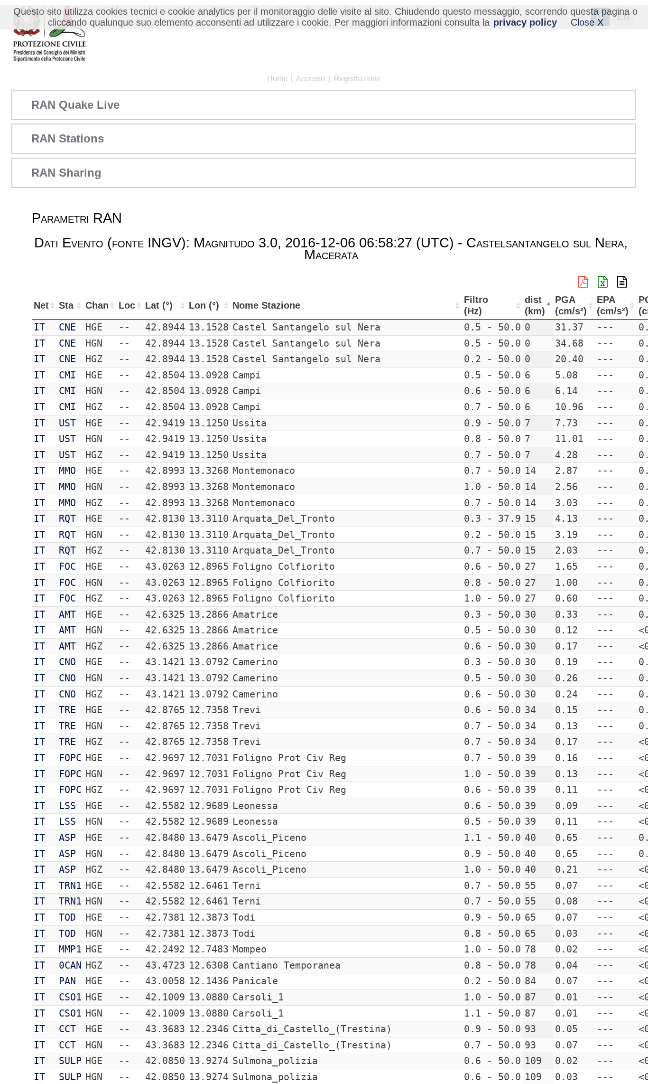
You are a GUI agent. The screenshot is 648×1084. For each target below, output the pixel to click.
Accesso (310, 79)
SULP (70, 1060)
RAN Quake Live (75, 104)
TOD (67, 917)
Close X (587, 22)
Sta (66, 305)
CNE (67, 327)
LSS (67, 805)
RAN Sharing (66, 172)
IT (39, 327)
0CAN (70, 965)
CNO (67, 662)
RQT (67, 518)
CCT (67, 1029)
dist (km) (535, 305)
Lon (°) (204, 305)
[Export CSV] (622, 282)
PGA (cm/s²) (571, 305)
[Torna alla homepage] (49, 34)
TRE (67, 710)
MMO (67, 470)
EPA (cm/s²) (613, 305)
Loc (127, 305)
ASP (67, 837)
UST (67, 423)
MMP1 (70, 949)
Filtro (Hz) (476, 305)
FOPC (70, 758)
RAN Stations (67, 138)
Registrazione (357, 79)
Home (277, 79)
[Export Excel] (602, 282)
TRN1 (70, 885)
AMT (67, 614)
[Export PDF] (583, 282)
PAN (67, 981)
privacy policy (525, 22)
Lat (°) (159, 305)
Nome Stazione (266, 305)
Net (41, 305)
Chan (97, 305)
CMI (67, 375)
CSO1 (70, 997)
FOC (67, 566)
